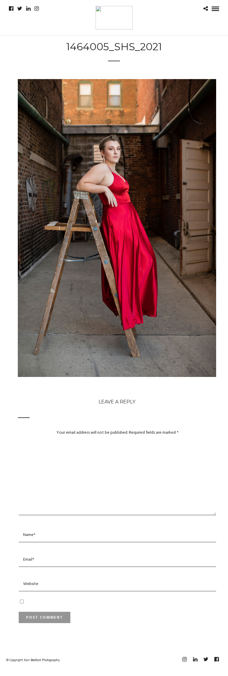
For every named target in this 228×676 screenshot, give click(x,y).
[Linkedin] (28, 8)
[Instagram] (36, 8)
